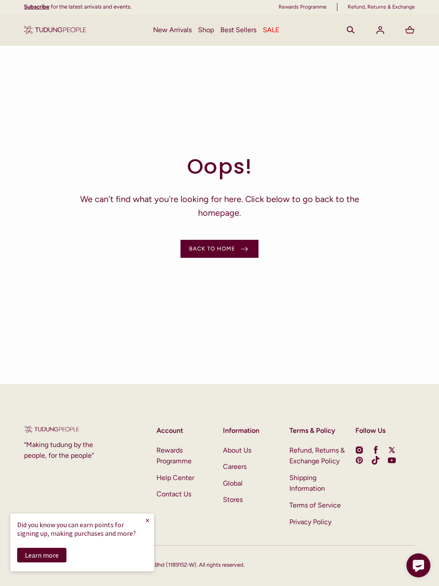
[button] (351, 30)
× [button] (147, 520)
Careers (235, 466)
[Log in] (380, 30)
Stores (233, 499)
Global (233, 483)
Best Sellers (238, 30)
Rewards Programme (174, 455)
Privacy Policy (310, 522)
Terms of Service (315, 505)
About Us (237, 450)
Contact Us (173, 494)
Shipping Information (307, 483)
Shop (206, 30)
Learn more (42, 555)
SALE (271, 30)
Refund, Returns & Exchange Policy (317, 455)
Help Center (175, 478)
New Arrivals (172, 30)
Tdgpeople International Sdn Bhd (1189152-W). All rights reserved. (163, 565)
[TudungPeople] (55, 30)
